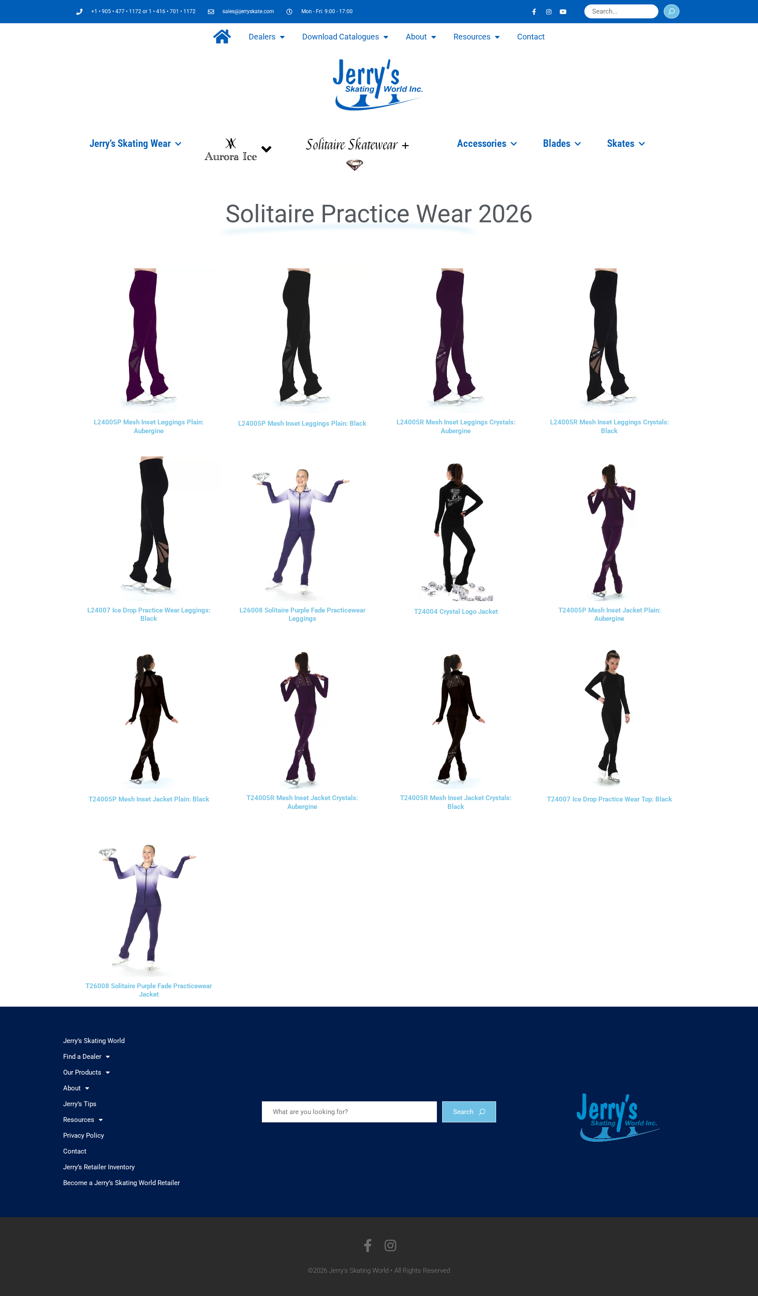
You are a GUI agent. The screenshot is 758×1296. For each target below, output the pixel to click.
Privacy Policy (83, 1135)
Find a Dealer (82, 1057)
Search (463, 1112)
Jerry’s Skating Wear (130, 144)
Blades (556, 144)
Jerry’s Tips (80, 1104)
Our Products (82, 1072)
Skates (620, 144)
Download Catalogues (340, 36)
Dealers (262, 36)
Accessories (481, 144)
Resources (472, 36)
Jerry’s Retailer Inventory (99, 1167)
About (416, 36)
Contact (531, 36)
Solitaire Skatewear (351, 145)
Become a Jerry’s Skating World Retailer (121, 1183)
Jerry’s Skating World (94, 1041)
